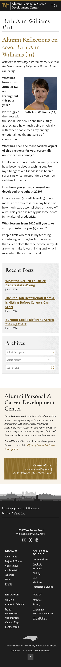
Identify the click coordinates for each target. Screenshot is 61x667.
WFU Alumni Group (42, 473)
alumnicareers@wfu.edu (37, 469)
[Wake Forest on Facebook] (24, 540)
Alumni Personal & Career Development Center (29, 5)
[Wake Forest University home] (5, 5)
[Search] (53, 367)
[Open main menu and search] (54, 5)
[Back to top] (30, 657)
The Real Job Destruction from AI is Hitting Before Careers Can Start (30, 302)
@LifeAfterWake (21, 473)
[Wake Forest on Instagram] (37, 540)
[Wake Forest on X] (30, 540)
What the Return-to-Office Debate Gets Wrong (25, 283)
